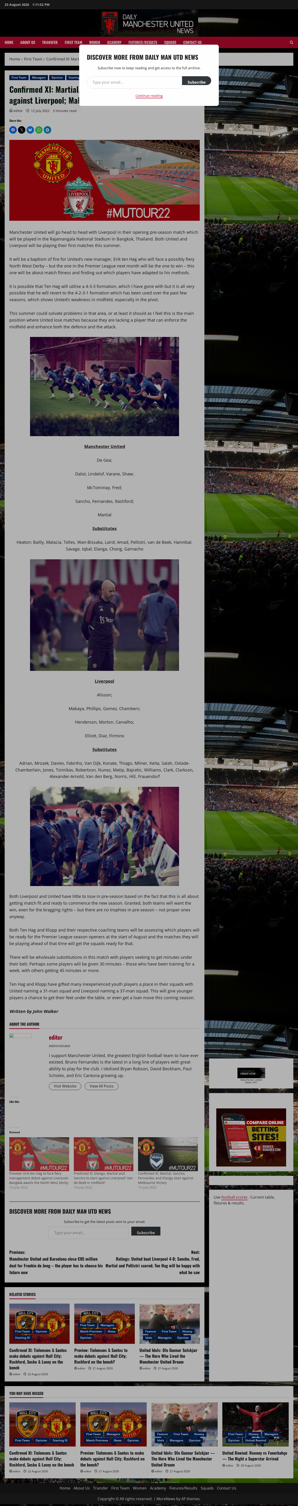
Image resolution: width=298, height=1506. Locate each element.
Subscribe (197, 82)
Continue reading (149, 95)
